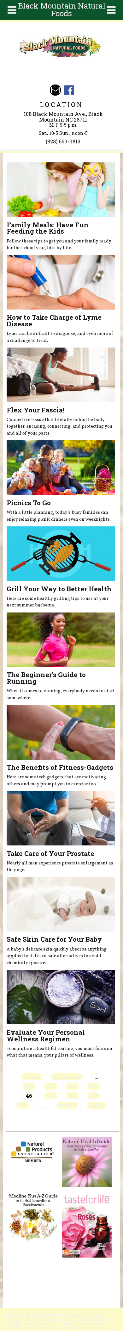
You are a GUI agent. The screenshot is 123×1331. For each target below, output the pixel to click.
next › (67, 1105)
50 (23, 1105)
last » (96, 1105)
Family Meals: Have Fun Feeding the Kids (48, 228)
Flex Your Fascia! (35, 409)
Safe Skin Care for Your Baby (54, 939)
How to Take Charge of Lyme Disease (54, 320)
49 (94, 1096)
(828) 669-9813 (63, 141)
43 (51, 1086)
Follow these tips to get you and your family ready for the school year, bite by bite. (59, 244)
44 (72, 1086)
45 (94, 1086)
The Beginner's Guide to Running (46, 678)
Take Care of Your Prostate (50, 853)
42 (29, 1086)
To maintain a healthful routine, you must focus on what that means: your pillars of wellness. (59, 1052)
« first (32, 1077)
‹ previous (66, 1077)
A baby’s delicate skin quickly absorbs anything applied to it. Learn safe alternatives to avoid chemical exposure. (57, 956)
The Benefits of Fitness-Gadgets (60, 767)
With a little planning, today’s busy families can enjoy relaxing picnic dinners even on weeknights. (59, 516)
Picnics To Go (29, 502)
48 (72, 1096)
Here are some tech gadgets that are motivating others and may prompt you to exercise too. (56, 780)
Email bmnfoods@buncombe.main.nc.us (55, 90)
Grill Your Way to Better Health (59, 588)
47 (51, 1096)
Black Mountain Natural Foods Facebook (68, 90)
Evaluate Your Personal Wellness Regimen (46, 1035)
